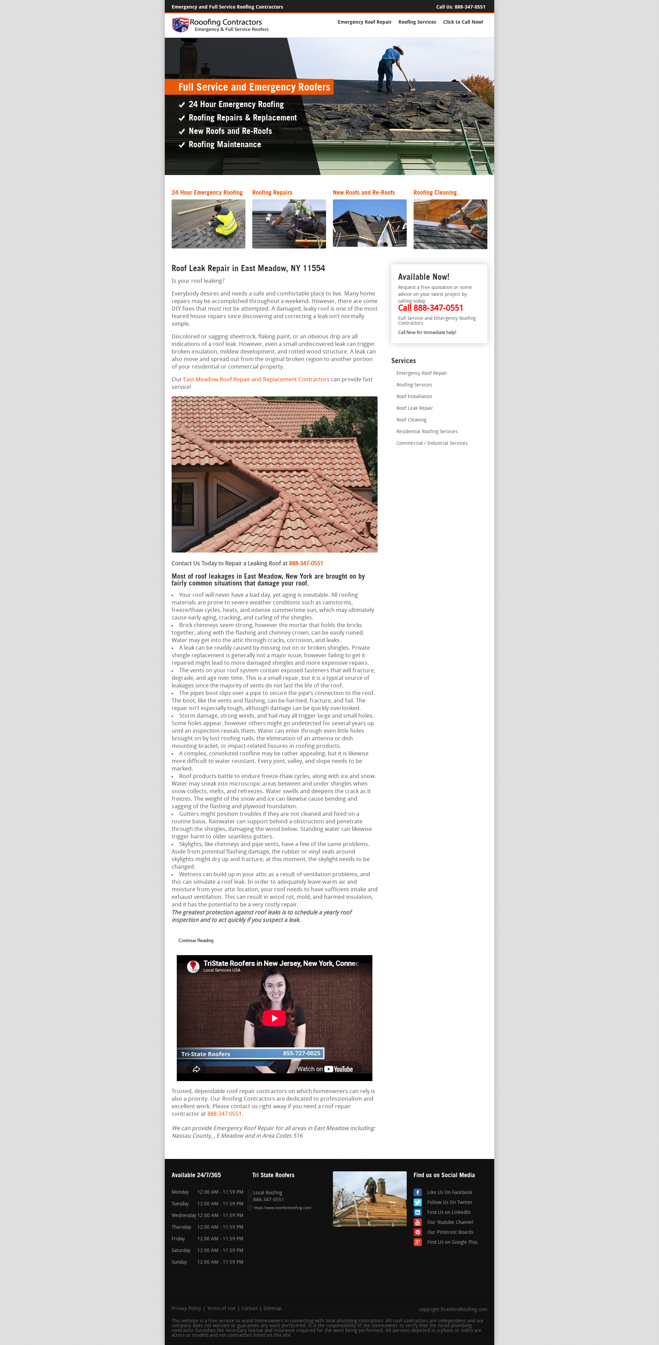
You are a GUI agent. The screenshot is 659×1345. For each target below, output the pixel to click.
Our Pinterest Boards (450, 1232)
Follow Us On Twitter (450, 1202)
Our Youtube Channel (450, 1222)
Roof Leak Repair (414, 408)
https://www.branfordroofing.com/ (283, 1208)
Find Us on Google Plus (452, 1242)
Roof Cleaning (411, 420)
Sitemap (272, 1309)
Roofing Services (417, 22)
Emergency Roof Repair (365, 22)
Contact (250, 1309)
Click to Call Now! (463, 22)
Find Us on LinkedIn (449, 1212)
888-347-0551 (470, 7)
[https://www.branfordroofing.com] (223, 31)
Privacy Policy (186, 1309)
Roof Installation (414, 396)
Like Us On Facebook (449, 1192)
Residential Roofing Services (427, 431)
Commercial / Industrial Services (431, 443)
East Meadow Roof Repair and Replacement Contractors (256, 380)
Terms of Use (221, 1309)
